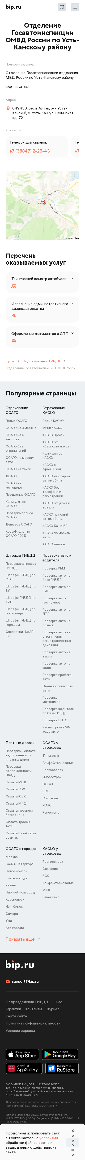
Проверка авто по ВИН (56, 589)
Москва (12, 857)
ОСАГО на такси (18, 469)
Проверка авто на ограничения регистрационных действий (56, 638)
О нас (57, 1001)
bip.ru (10, 361)
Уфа (9, 921)
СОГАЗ (47, 784)
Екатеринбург (17, 878)
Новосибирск (16, 871)
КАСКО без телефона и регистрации (52, 491)
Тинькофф (50, 755)
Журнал (52, 1009)
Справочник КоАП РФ (20, 634)
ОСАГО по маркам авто (20, 459)
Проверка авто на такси (56, 654)
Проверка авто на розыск (56, 623)
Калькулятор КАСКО (52, 455)
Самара (12, 913)
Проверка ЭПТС (54, 720)
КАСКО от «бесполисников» (56, 444)
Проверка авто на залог (56, 665)
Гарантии (13, 1009)
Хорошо (72, 1142)
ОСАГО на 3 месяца (21, 428)
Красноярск (15, 899)
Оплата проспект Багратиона (20, 812)
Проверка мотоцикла (51, 699)
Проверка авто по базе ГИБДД (56, 577)
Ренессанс (51, 812)
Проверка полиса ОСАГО (19, 515)
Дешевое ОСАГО (19, 524)
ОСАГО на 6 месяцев (15, 437)
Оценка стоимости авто (57, 688)
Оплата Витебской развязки (21, 835)
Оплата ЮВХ (16, 796)
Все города (15, 928)
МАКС (46, 805)
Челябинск (14, 906)
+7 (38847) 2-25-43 (29, 151)
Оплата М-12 (16, 803)
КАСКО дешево (54, 544)
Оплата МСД (16, 782)
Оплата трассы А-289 (18, 824)
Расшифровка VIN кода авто (56, 729)
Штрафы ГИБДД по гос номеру (21, 611)
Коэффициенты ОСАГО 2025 (18, 533)
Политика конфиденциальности (33, 1023)
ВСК (45, 791)
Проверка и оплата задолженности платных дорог (21, 755)
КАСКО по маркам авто (56, 535)
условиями (48, 1137)
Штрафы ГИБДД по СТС (21, 577)
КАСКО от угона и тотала (56, 505)
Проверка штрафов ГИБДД (21, 565)
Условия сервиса (20, 1030)
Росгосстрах (52, 770)
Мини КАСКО (52, 428)
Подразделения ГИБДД (41, 361)
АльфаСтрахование (58, 763)
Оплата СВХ (15, 789)
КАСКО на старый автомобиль (56, 478)
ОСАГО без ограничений (16, 448)
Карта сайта (16, 1016)
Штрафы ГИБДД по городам (21, 622)
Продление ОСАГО (20, 494)
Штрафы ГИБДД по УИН (21, 599)
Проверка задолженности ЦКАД (19, 770)
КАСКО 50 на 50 (55, 526)
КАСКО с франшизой (51, 467)
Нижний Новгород (20, 892)
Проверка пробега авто (57, 677)
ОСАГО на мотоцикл (14, 485)
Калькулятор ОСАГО (16, 503)
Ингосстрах (51, 777)
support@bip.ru (25, 981)
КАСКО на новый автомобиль (55, 516)
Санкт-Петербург (19, 864)
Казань (11, 885)
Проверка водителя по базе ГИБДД (58, 711)
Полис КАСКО (53, 421)
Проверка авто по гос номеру (56, 600)
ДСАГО (11, 476)
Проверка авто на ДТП (56, 611)
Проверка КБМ (53, 568)
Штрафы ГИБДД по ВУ (21, 588)
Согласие (50, 798)
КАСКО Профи (53, 435)
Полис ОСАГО (16, 421)
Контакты (33, 1009)
